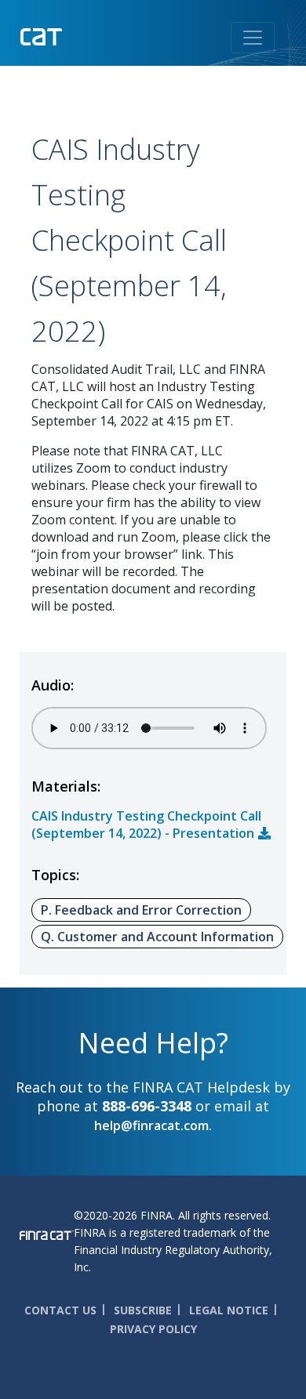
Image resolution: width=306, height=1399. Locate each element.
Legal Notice (228, 1310)
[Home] (73, 34)
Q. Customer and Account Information (157, 936)
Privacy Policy (153, 1328)
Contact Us (60, 1310)
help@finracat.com (151, 1125)
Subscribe (143, 1310)
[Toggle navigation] (253, 37)
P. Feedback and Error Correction (141, 910)
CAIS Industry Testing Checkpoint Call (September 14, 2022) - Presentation (146, 824)
